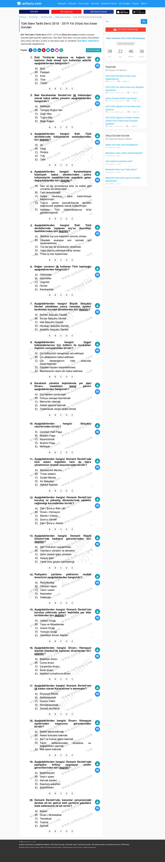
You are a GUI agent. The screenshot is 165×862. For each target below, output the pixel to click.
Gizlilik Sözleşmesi (89, 847)
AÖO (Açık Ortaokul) (98, 12)
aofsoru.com (29, 3)
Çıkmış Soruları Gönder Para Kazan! (121, 98)
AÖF (22, 842)
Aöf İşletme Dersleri (113, 844)
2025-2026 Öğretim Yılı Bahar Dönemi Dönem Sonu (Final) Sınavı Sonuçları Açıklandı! (122, 120)
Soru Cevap (83, 3)
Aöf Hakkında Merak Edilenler (118, 139)
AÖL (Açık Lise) (66, 12)
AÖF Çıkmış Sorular (98, 844)
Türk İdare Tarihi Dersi (88, 41)
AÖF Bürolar (125, 844)
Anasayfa (62, 3)
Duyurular (95, 3)
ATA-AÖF (34, 12)
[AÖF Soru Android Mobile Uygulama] (139, 11)
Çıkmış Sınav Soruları (62, 17)
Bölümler (72, 3)
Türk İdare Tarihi (46, 17)
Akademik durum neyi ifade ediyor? (121, 169)
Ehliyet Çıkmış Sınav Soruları (72, 847)
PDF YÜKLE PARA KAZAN (125, 29)
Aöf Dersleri (33, 17)
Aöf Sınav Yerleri (71, 844)
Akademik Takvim (109, 3)
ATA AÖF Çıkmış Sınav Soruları (29, 847)
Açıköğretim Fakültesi (42, 844)
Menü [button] (143, 3)
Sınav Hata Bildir (93, 50)
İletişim (135, 3)
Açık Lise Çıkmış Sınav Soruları (51, 847)
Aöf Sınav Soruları (84, 844)
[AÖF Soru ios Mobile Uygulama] (122, 12)
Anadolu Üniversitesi (26, 844)
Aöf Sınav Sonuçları (58, 844)
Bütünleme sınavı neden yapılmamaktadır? (124, 153)
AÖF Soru (22, 17)
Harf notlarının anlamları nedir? (119, 161)
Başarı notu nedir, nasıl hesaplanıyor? (121, 145)
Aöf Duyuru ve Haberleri (116, 70)
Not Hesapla (124, 3)
